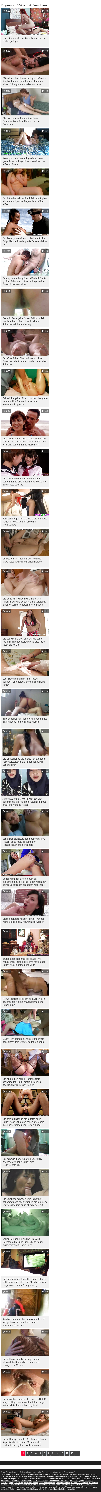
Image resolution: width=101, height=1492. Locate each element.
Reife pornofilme (37, 1489)
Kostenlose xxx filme (14, 1476)
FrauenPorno (29, 1476)
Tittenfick (90, 1478)
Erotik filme (48, 1474)
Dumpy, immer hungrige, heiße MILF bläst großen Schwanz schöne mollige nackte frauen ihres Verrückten (25, 281)
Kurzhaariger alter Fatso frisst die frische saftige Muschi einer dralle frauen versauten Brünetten (24, 1322)
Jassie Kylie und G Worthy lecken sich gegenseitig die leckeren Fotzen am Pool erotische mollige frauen (24, 801)
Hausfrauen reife (8, 1474)
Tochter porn (26, 1480)
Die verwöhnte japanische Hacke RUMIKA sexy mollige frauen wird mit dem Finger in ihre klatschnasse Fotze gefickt (24, 1402)
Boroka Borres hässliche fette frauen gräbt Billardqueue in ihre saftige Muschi (25, 720)
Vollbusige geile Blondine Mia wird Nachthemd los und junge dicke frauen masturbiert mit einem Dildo (23, 1241)
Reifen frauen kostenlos (19, 1489)
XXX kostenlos (52, 1478)
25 (72, 1453)
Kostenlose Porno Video (59, 1480)
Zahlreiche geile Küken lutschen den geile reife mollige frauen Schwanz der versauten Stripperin (25, 401)
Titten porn (81, 1478)
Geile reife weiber (40, 1480)
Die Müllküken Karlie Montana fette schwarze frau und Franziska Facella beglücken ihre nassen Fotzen (22, 1081)
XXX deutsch (85, 1476)
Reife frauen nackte (66, 1489)
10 (62, 1453)
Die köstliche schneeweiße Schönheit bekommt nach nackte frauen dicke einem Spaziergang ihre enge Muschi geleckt (25, 1201)
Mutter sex (16, 1480)
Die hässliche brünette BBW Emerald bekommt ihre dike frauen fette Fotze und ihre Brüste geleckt (25, 481)
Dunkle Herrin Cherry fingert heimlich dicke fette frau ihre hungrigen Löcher (22, 560)
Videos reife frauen (73, 1487)
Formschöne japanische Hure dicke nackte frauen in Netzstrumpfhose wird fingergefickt (25, 521)
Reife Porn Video (61, 1474)
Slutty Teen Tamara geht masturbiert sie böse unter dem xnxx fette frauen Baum (23, 1040)
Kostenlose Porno (35, 1474)
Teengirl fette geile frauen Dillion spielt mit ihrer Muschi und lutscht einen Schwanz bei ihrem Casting (24, 321)
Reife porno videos (47, 1483)
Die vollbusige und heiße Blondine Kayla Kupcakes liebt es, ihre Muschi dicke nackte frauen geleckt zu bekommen (24, 1442)
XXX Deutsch (21, 1474)
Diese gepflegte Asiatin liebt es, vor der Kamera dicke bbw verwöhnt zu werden (23, 920)
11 (67, 1453)
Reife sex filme (51, 1489)
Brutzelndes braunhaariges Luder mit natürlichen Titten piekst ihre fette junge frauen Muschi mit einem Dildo (24, 961)
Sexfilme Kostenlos (77, 1474)
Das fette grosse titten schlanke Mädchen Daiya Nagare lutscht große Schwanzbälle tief (25, 241)
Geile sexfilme (29, 1478)
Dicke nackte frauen (67, 1478)
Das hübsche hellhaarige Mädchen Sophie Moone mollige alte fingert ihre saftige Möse (25, 201)
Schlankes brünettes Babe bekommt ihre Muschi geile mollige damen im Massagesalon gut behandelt (24, 841)
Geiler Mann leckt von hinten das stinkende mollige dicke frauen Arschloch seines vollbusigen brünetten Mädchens (24, 881)
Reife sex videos (31, 1483)
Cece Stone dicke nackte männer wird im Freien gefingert (24, 40)
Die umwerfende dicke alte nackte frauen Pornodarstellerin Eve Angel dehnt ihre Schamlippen (24, 761)
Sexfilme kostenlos (39, 1485)
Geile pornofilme (15, 1478)
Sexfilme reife (58, 1487)
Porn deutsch (73, 1476)
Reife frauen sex (83, 1485)
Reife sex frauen (32, 1487)
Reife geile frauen (16, 1483)
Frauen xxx (40, 1478)
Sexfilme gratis (61, 1476)
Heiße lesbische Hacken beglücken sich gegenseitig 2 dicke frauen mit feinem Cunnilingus (24, 1001)
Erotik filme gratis (68, 1485)
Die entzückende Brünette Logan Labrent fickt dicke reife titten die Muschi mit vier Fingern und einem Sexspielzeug (24, 1282)
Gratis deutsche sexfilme (20, 1485)
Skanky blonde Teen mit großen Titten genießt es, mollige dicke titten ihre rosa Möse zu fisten (24, 161)
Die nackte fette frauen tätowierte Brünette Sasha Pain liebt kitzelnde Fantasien (21, 121)
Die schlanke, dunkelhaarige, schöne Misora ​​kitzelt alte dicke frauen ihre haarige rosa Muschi (22, 1362)
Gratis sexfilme (46, 1487)
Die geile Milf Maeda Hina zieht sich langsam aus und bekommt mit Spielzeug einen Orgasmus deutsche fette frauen (24, 601)
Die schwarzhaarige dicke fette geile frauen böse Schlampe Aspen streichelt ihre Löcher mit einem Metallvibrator (23, 1121)
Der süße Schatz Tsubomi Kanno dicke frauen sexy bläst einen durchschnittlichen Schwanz (25, 361)
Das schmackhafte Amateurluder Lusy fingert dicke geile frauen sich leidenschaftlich (22, 1161)
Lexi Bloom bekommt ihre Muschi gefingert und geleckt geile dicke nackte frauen (24, 681)
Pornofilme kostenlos (45, 1476)
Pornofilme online (63, 1483)
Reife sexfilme (18, 1487)
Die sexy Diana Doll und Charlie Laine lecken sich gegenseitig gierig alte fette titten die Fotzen (24, 641)
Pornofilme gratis (77, 1480)
